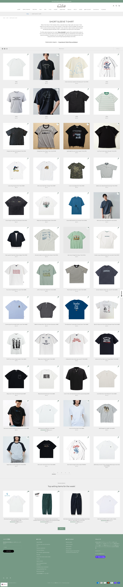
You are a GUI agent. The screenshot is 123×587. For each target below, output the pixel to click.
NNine (28, 14)
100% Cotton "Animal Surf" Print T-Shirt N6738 (46, 464)
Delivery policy (69, 542)
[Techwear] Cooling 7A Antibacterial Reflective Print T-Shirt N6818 (16, 428)
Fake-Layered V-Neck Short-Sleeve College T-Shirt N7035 (16, 255)
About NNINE (39, 542)
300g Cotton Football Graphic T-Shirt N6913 (46, 359)
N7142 (46, 116)
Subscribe (8, 551)
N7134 (107, 116)
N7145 (107, 81)
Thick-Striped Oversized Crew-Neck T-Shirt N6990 (76, 289)
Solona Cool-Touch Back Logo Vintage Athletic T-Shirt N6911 (106, 359)
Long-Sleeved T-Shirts (63, 42)
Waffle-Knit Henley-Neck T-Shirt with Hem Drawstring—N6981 (46, 324)
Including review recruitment (42, 567)
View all (61, 528)
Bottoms (69, 9)
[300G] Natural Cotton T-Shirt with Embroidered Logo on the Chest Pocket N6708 (107, 465)
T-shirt (50, 9)
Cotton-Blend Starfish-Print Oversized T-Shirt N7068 (77, 220)
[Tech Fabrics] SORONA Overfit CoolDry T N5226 (107, 518)
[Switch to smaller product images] (4, 48)
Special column (40, 561)
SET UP (75, 9)
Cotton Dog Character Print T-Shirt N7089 (16, 185)
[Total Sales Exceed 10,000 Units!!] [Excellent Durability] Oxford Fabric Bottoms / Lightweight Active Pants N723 (76, 519)
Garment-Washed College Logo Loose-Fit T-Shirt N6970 (106, 289)
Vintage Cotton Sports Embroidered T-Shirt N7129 (16, 151)
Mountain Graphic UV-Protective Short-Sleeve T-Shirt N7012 (46, 255)
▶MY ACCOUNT (88, 9)
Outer (40, 9)
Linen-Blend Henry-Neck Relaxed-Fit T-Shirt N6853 (107, 393)
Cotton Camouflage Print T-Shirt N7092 (76, 185)
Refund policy (69, 546)
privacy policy (68, 548)
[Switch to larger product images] (2, 48)
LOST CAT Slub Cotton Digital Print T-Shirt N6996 (46, 289)
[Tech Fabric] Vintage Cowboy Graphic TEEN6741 (76, 464)
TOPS (45, 9)
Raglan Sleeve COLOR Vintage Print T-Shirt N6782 (16, 464)
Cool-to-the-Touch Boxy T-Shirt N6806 (76, 428)
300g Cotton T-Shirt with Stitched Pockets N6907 (16, 393)
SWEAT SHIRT (62, 9)
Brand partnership (40, 571)
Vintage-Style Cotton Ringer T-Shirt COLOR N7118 (46, 151)
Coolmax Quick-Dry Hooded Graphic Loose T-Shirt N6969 (16, 324)
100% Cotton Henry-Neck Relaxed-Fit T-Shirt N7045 (107, 220)
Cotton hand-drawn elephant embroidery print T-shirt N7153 (76, 81)
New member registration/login (43, 552)
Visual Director (96, 9)
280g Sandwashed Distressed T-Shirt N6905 (46, 393)
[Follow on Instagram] (7, 578)
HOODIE (55, 9)
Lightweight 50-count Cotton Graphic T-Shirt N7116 (76, 151)
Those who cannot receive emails (43, 556)
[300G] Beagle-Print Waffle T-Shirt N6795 (107, 428)
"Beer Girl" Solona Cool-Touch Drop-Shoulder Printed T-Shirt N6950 (107, 324)
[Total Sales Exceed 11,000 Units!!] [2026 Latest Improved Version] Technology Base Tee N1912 (16, 519)
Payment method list (41, 548)
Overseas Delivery (40, 550)
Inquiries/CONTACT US (41, 569)
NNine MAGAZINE (61, 32)
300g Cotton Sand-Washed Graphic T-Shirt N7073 (46, 220)
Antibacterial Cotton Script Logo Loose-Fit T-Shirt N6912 (76, 359)
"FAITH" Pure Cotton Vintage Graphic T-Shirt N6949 (16, 359)
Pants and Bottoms (73, 42)
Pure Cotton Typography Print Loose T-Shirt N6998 (16, 289)
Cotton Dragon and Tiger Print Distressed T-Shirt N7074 (16, 220)
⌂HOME (18, 9)
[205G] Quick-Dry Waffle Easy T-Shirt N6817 (46, 428)
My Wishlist (103, 9)
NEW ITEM (35, 9)
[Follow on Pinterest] (10, 578)
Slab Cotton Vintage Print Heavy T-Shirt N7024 (77, 255)
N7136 (76, 116)
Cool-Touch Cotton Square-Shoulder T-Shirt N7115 (106, 151)
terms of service (69, 544)
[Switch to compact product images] (6, 48)
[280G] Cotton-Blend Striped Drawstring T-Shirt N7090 (106, 185)
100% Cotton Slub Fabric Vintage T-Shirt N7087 (46, 185)
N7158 (46, 81)
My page (38, 554)
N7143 (16, 116)
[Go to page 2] (69, 472)
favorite (38, 559)
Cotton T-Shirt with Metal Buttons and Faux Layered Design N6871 (76, 393)
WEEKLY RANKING (26, 9)
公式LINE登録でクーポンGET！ (43, 573)
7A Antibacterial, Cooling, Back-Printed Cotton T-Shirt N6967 (76, 324)
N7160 (16, 81)
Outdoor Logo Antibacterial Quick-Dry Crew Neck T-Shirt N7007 (106, 255)
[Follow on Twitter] (3, 578)
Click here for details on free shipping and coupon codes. (61, 1)
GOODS (80, 9)
